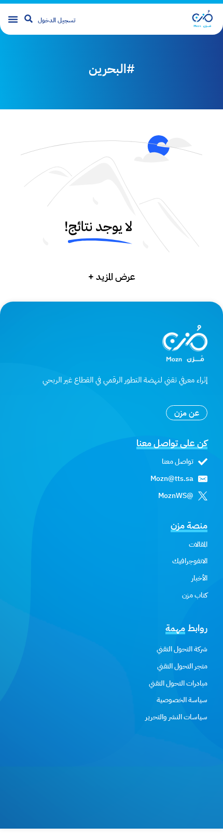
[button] (13, 19)
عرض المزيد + (111, 276)
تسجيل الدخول (56, 20)
